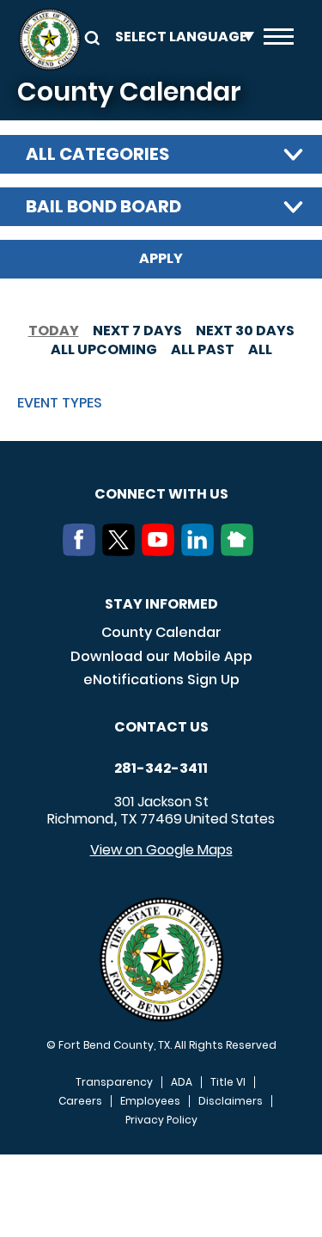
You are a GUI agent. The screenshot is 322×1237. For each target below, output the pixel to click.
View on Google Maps (161, 850)
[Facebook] (82, 551)
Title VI (228, 1082)
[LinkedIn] (201, 551)
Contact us (161, 727)
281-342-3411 (161, 768)
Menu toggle (279, 39)
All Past (202, 349)
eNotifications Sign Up (161, 679)
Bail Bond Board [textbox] (103, 206)
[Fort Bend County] (49, 39)
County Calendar (161, 632)
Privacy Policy (161, 1120)
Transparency (114, 1082)
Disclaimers (230, 1101)
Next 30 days (245, 330)
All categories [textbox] (97, 154)
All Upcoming (104, 349)
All (260, 349)
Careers (80, 1101)
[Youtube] (161, 551)
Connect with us (161, 494)
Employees (150, 1101)
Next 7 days (137, 330)
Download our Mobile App (161, 656)
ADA (181, 1082)
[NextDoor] (240, 551)
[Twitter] (122, 551)
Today (53, 330)
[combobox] (161, 154)
